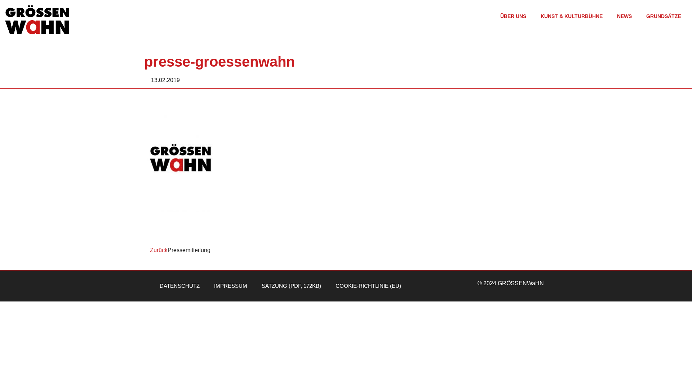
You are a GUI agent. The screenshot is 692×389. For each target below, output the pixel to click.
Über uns (513, 16)
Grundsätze (663, 16)
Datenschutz (180, 286)
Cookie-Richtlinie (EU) (368, 286)
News (624, 16)
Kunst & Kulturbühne (572, 16)
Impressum (230, 286)
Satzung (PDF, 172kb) (291, 286)
